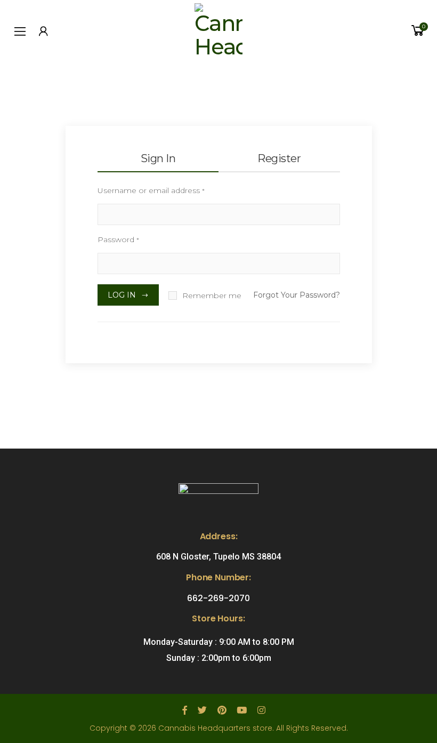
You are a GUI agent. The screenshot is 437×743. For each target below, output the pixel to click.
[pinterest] (221, 710)
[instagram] (261, 710)
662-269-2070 (218, 598)
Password (118, 239)
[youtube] (242, 710)
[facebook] (184, 710)
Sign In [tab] (158, 158)
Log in (122, 295)
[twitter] (202, 710)
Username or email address (151, 190)
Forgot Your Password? (296, 295)
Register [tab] (279, 158)
